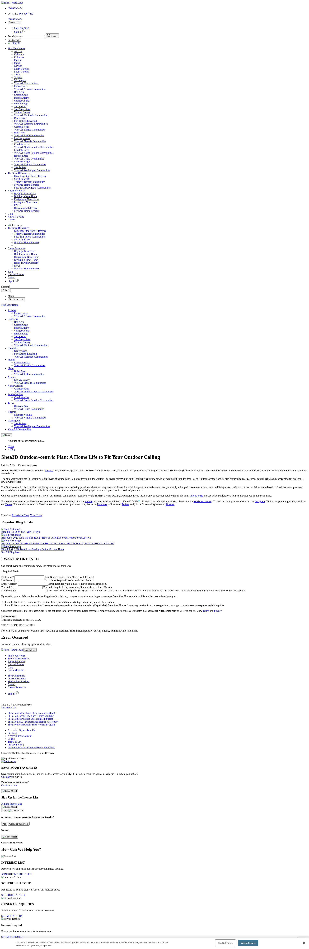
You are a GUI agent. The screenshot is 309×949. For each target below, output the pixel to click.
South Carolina (21, 71)
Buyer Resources (16, 190)
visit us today (196, 495)
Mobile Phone (123, 590)
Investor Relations (17, 678)
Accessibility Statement (19, 736)
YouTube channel (202, 501)
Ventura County (22, 112)
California (19, 54)
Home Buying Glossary (26, 262)
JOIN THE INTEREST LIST (16, 874)
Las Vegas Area (22, 138)
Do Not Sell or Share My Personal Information (31, 747)
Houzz (8, 504)
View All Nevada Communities (30, 141)
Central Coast (21, 94)
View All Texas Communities (29, 158)
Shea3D (49, 470)
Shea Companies (16, 675)
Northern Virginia (23, 161)
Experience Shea (20, 515)
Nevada (18, 65)
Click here (6, 776)
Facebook (102, 504)
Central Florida (21, 126)
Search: (5, 286)
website (88, 501)
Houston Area (21, 155)
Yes (4, 824)
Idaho (17, 63)
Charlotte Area (21, 144)
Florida (17, 60)
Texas (17, 74)
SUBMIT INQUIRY (12, 916)
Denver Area (20, 118)
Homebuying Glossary (25, 208)
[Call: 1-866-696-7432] (138, 501)
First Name (47, 577)
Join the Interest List (11, 803)
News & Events (16, 216)
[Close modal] (9, 791)
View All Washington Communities (32, 170)
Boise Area (19, 132)
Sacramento (20, 106)
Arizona (18, 51)
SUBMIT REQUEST (12, 936)
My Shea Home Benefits (26, 184)
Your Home (36, 515)
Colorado (19, 57)
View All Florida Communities (29, 129)
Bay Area (19, 92)
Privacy (218, 610)
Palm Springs (21, 103)
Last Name (47, 580)
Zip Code (56, 587)
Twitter (125, 504)
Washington (20, 80)
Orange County (22, 100)
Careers (11, 219)
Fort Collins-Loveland (25, 121)
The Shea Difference (18, 173)
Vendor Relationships (18, 681)
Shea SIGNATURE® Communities (32, 187)
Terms (206, 610)
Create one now (9, 785)
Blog (10, 213)
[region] (154, 943)
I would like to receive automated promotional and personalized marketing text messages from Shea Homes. (59, 602)
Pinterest (170, 504)
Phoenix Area (21, 86)
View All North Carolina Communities (33, 147)
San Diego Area (22, 109)
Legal (11, 738)
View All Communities (25, 83)
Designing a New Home (26, 199)
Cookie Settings (225, 943)
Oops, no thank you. (18, 824)
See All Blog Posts (10, 552)
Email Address (54, 583)
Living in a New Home (26, 202)
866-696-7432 (15, 8)
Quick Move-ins (16, 670)
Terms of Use (14, 741)
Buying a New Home (25, 193)
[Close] (6, 435)
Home (11, 446)
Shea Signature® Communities (30, 236)
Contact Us (14, 22)
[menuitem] (161, 176)
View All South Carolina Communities (33, 152)
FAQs (17, 205)
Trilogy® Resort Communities (29, 181)
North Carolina (21, 68)
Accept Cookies (248, 943)
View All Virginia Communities (30, 164)
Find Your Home (16, 48)
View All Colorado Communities (31, 123)
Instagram (260, 501)
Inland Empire (21, 97)
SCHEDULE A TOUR (13, 895)
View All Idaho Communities (29, 135)
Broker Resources (17, 687)
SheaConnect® (22, 179)
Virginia (18, 77)
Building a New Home (25, 196)
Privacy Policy (15, 744)
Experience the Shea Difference (30, 176)
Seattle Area (20, 167)
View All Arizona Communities (30, 89)
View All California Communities (31, 115)
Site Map (12, 733)
